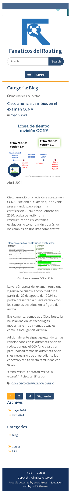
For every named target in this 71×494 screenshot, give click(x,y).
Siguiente (44, 396)
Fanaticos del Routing (35, 51)
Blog (15, 435)
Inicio (15, 451)
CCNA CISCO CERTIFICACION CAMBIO (32, 383)
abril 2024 (18, 415)
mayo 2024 (19, 410)
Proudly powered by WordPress (28, 482)
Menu (40, 75)
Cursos (16, 446)
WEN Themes (40, 486)
